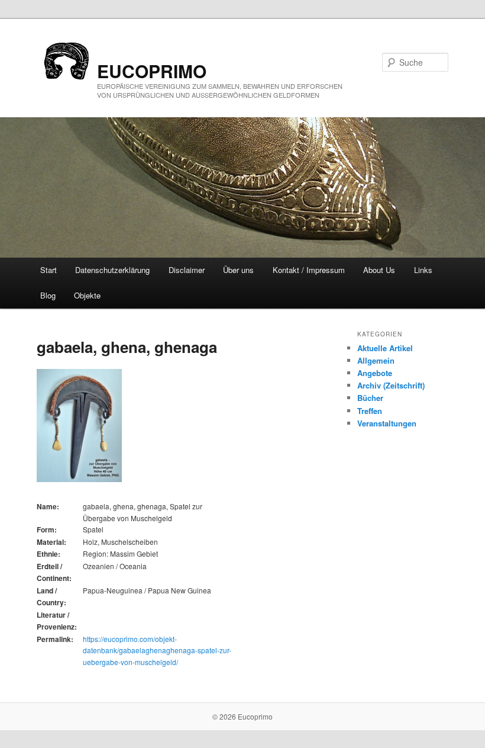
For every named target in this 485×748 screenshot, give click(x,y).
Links (423, 269)
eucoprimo (151, 71)
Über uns (238, 269)
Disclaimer (187, 269)
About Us (379, 269)
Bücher (370, 397)
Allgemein (376, 360)
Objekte (87, 295)
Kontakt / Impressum (309, 269)
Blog (48, 295)
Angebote (374, 372)
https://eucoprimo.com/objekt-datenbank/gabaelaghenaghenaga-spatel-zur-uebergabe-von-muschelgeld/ (157, 650)
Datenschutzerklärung (112, 269)
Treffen (369, 410)
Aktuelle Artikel (385, 348)
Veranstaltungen (386, 423)
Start (48, 269)
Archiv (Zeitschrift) (391, 385)
